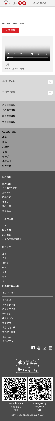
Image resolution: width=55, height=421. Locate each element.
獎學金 (5, 201)
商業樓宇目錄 (8, 116)
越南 (4, 142)
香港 (4, 137)
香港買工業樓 (8, 332)
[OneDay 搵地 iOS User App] (27, 362)
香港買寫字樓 (8, 327)
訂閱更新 (10, 30)
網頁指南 (6, 211)
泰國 (4, 151)
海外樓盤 (6, 234)
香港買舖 (6, 336)
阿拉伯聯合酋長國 (10, 285)
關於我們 (6, 183)
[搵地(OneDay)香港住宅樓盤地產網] (15, 2)
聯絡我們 (6, 197)
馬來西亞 (6, 161)
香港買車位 (7, 341)
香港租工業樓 (8, 309)
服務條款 (33, 415)
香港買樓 (6, 323)
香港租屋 (6, 300)
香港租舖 (6, 313)
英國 (4, 272)
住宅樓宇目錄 (8, 110)
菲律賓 (5, 146)
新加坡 (5, 156)
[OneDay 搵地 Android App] (27, 369)
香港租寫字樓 (8, 304)
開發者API (7, 230)
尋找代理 (6, 206)
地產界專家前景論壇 (12, 239)
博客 (4, 225)
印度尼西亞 (8, 165)
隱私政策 (41, 415)
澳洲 (4, 281)
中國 (4, 267)
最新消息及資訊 (9, 188)
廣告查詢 (6, 192)
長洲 (22, 68)
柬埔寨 (5, 262)
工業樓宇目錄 (8, 122)
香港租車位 (7, 318)
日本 (4, 258)
